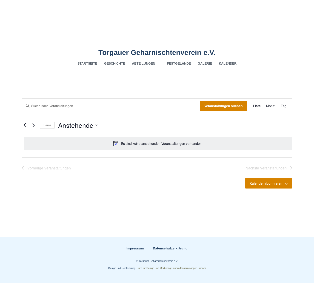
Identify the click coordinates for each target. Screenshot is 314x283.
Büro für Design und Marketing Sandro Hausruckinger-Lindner (171, 268)
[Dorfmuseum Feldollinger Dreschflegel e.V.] (157, 24)
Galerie (205, 63)
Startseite (87, 63)
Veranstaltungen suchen (223, 105)
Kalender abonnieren (266, 183)
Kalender (228, 63)
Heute (47, 125)
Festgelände (179, 63)
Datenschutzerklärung (170, 248)
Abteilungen (143, 63)
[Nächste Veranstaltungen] (33, 125)
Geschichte (114, 63)
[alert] (158, 143)
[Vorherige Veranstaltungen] (24, 125)
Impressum (135, 248)
